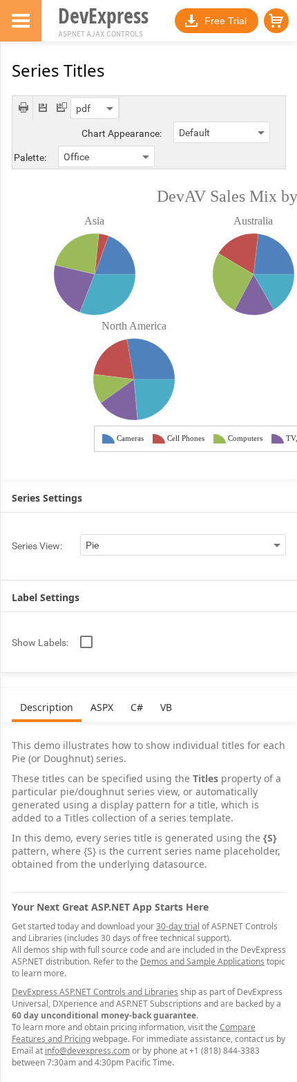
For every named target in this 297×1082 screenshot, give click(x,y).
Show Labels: (40, 642)
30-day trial (178, 926)
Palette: (30, 157)
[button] (276, 20)
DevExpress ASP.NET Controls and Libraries (95, 992)
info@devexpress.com (87, 1050)
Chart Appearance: (122, 133)
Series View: (37, 545)
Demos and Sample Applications (202, 961)
